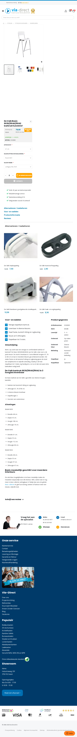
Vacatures (6, 614)
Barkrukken (34, 23)
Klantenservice (7, 546)
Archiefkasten (7, 630)
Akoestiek (5, 650)
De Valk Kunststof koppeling (49, 266)
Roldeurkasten (7, 625)
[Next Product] (30, 121)
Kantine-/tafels (7, 633)
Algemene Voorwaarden (30, 730)
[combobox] (38, 17)
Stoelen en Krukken (9, 639)
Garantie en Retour (9, 557)
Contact (5, 548)
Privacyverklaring (10, 730)
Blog (4, 611)
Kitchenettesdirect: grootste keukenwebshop (59, 730)
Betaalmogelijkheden (10, 551)
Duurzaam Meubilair (10, 606)
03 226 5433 (48, 522)
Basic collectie (9, 484)
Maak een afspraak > (12, 693)
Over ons (5, 597)
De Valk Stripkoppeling (11, 266)
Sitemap (42, 730)
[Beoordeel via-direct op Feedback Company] (25, 2)
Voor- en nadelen (11, 211)
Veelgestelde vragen (9, 560)
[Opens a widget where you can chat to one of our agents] (69, 733)
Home (3, 23)
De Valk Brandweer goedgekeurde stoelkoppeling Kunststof (20, 309)
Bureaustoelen (7, 636)
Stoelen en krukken (21, 23)
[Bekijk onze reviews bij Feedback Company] (45, 710)
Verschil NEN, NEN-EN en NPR (13, 653)
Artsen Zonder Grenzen (11, 609)
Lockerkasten (7, 642)
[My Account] (65, 11)
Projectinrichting (8, 600)
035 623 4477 (48, 519)
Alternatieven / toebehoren (15, 208)
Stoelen (9, 23)
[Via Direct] (20, 11)
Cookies (19, 730)
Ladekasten (6, 647)
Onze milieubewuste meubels (13, 659)
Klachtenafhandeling (10, 562)
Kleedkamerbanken (9, 644)
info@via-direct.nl (66, 519)
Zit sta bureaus (7, 628)
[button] (41, 62)
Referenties (6, 603)
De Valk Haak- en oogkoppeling (50, 309)
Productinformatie (12, 215)
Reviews (7, 218)
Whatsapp (46, 527)
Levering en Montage (10, 554)
